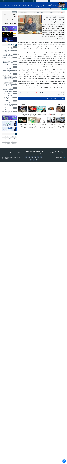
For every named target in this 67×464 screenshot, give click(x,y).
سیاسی (29, 5)
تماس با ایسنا (26, 1)
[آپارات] (30, 160)
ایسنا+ (36, 6)
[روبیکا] (41, 157)
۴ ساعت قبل (15, 88)
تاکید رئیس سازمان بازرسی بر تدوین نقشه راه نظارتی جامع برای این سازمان (8, 54)
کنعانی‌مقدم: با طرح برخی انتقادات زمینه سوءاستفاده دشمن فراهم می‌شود (8, 78)
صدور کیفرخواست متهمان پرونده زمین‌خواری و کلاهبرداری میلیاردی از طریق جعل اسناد (8, 67)
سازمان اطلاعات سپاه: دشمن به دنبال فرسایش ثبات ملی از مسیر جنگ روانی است (7, 94)
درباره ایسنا (31, 1)
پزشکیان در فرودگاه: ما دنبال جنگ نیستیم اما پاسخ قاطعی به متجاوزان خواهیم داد (8, 88)
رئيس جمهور (14, 16)
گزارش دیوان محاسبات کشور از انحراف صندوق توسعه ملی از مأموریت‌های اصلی (7, 58)
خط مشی (14, 152)
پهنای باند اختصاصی (6, 136)
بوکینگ (9, 141)
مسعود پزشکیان (13, 14)
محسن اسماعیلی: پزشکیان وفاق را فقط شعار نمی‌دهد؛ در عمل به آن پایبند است (8, 108)
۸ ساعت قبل (15, 97)
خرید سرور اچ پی (6, 140)
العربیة (42, 1)
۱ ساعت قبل (15, 64)
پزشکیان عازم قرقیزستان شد (8, 91)
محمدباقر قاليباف (8, 21)
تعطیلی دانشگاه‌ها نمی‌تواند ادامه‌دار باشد (8, 71)
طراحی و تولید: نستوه (59, 157)
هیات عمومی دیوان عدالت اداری (51, 98)
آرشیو (35, 1)
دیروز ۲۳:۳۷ (15, 104)
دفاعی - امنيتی (39, 8)
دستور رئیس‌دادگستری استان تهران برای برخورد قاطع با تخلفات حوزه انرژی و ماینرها (8, 51)
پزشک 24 (13, 140)
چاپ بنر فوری (14, 136)
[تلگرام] (32, 157)
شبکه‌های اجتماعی (15, 1)
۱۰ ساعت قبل (15, 100)
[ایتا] (38, 157)
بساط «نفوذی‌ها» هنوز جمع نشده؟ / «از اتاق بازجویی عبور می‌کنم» (8, 61)
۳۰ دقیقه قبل (15, 57)
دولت (47, 8)
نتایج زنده (6, 1)
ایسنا (50, 4)
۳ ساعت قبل (15, 81)
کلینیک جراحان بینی (13, 143)
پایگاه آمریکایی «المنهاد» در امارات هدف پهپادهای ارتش (8, 81)
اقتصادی (20, 5)
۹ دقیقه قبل (15, 50)
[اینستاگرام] (36, 160)
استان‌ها (9, 5)
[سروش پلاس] (35, 157)
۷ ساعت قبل (15, 93)
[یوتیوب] (29, 157)
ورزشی (12, 5)
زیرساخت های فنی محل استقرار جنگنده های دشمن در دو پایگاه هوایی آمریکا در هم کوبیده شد (8, 98)
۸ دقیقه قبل (15, 47)
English (38, 1)
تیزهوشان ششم (13, 141)
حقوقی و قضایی (33, 8)
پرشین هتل (4, 141)
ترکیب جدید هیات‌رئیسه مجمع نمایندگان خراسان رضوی (7, 112)
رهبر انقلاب (11, 23)
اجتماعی (17, 5)
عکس (6, 5)
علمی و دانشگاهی (34, 5)
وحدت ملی (6, 23)
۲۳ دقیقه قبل (15, 54)
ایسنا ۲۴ (21, 1)
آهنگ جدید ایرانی (6, 138)
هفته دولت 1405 (7, 14)
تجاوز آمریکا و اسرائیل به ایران (11, 20)
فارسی (45, 1)
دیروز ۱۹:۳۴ (15, 111)
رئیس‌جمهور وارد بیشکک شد (8, 64)
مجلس (44, 8)
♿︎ (64, 461)
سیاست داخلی (51, 8)
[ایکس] (26, 157)
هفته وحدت (14, 21)
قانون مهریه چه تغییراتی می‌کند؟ (9, 47)
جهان (14, 5)
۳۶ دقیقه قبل (15, 61)
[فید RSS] (33, 160)
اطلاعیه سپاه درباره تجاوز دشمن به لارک (8, 105)
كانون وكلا (61, 98)
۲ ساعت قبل (15, 70)
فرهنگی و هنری (25, 5)
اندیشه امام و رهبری (58, 8)
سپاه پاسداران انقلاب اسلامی (11, 18)
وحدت (15, 23)
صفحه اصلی (40, 5)
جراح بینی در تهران (13, 138)
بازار (10, 1)
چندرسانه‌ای (40, 6)
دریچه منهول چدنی (6, 143)
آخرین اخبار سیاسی (10, 44)
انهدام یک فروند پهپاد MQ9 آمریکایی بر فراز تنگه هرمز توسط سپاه (8, 85)
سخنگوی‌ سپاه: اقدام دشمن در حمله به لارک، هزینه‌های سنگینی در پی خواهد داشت (7, 101)
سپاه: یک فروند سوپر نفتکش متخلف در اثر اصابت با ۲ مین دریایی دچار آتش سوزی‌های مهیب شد (8, 74)
